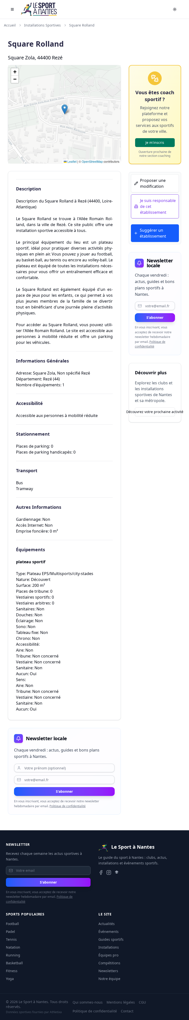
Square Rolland (81, 25)
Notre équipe (109, 978)
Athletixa (56, 1012)
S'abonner (64, 791)
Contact (127, 1011)
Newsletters (108, 970)
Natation (13, 947)
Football (12, 923)
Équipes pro (108, 955)
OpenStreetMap (92, 161)
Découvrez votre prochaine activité (155, 411)
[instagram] (108, 872)
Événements (108, 931)
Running (13, 955)
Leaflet (72, 161)
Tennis (11, 939)
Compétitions (109, 963)
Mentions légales (121, 1002)
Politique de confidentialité (67, 806)
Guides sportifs (111, 939)
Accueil (10, 25)
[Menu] (12, 9)
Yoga (10, 978)
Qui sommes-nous (88, 1002)
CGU (142, 1002)
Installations (108, 947)
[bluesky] (116, 872)
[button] (65, 109)
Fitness (11, 970)
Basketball (14, 963)
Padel (10, 931)
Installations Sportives (42, 25)
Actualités (106, 923)
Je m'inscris (154, 142)
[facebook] (100, 872)
